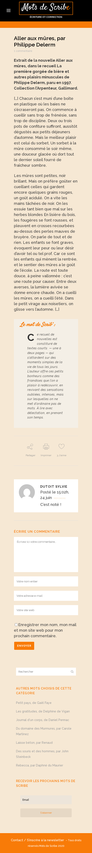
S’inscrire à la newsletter (46, 840)
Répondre (60, 498)
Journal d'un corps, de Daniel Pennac (42, 720)
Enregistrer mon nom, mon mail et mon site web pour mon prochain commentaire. (45, 630)
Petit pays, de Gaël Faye (34, 703)
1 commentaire (23, 50)
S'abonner (46, 812)
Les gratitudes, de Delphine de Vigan (43, 711)
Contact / (19, 840)
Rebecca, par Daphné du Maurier (39, 765)
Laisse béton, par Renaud (34, 742)
